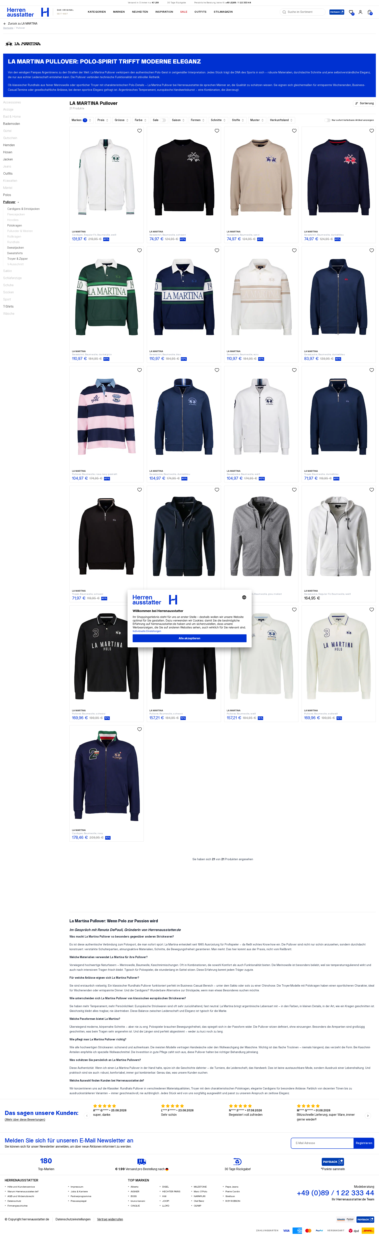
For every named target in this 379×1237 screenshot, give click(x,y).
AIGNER (135, 1192)
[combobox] (305, 12)
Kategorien (97, 12)
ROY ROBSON (232, 1201)
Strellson (230, 1196)
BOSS (134, 1196)
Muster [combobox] (255, 120)
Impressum (77, 1187)
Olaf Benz (199, 1201)
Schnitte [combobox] (216, 120)
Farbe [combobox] (139, 120)
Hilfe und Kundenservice (21, 1187)
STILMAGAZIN (223, 12)
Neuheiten (140, 12)
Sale (183, 12)
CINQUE (135, 1206)
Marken (119, 12)
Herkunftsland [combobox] (279, 120)
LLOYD (165, 1206)
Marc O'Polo (200, 1192)
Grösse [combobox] (120, 120)
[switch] (163, 120)
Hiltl (164, 1196)
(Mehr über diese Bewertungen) (25, 1119)
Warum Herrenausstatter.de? (23, 1192)
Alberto (134, 1187)
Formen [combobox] (196, 120)
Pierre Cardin (232, 1192)
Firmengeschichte (17, 1206)
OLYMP (197, 1206)
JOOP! (165, 1201)
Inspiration (164, 12)
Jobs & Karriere (79, 1192)
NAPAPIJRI (199, 1196)
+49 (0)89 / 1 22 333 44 (238, 3)
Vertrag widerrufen (110, 1219)
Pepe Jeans (231, 1187)
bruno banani (138, 1201)
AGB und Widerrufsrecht (21, 1196)
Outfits (200, 12)
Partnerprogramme (81, 1196)
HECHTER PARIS (171, 1192)
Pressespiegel (78, 1201)
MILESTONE (200, 1187)
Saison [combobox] (176, 120)
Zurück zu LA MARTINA (22, 23)
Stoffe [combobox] (236, 120)
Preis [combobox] (101, 120)
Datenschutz (14, 1201)
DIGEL (165, 1187)
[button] (159, 120)
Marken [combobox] (78, 120)
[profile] (360, 12)
